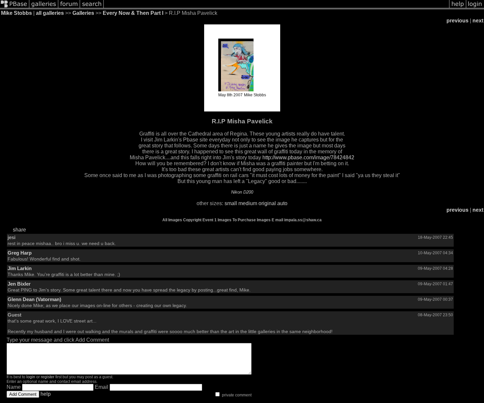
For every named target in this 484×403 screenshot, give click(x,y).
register (47, 377)
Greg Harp (20, 253)
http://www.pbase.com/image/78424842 (308, 157)
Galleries (83, 13)
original (267, 203)
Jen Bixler (19, 284)
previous (457, 20)
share (19, 229)
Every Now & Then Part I (133, 13)
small (231, 203)
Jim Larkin (20, 268)
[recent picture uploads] (43, 7)
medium (247, 203)
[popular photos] (276, 7)
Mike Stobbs (16, 13)
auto (282, 203)
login (30, 377)
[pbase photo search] (92, 7)
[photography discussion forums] (69, 7)
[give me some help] (457, 7)
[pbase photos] (14, 7)
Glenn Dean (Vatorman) (34, 299)
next (477, 20)
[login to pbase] (475, 7)
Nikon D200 (242, 192)
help (45, 394)
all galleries (50, 13)
